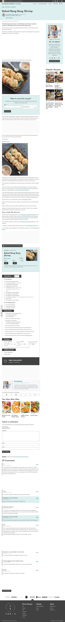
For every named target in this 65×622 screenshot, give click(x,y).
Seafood (24, 613)
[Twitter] (59, 1)
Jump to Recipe (9, 17)
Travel (37, 609)
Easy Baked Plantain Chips (15, 416)
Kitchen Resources (42, 3)
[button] (15, 14)
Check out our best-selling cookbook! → (13, 1)
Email (5, 104)
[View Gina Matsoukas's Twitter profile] (12, 384)
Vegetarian (24, 615)
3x (18, 276)
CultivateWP (61, 620)
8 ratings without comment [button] (22, 456)
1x (13, 276)
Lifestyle (38, 604)
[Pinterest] (62, 1)
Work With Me (52, 606)
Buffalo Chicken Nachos (25, 416)
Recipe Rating (5, 426)
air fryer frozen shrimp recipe (23, 188)
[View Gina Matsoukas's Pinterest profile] (12, 386)
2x (15, 276)
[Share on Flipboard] (2, 313)
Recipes (34, 3)
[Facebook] (57, 1)
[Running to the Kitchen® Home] (11, 3)
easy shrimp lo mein (31, 225)
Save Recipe (7, 111)
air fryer (11, 188)
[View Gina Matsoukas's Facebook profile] (12, 381)
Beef (23, 606)
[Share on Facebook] (2, 306)
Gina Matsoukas (10, 14)
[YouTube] (55, 1)
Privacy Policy (53, 620)
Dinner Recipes (27, 604)
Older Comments (6, 590)
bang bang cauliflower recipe (28, 214)
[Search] (62, 4)
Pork (23, 609)
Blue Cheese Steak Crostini (49, 85)
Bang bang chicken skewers (21, 217)
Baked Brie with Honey (6, 416)
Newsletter (52, 609)
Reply (37, 464)
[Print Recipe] (15, 263)
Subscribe (55, 3)
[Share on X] (2, 309)
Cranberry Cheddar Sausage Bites (58, 86)
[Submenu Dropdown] (51, 3)
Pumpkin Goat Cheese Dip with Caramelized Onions (59, 105)
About (49, 3)
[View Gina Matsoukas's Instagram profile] (12, 388)
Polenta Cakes (34, 415)
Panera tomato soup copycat (28, 221)
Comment (4, 430)
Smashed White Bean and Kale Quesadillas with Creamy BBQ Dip (50, 105)
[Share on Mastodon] (2, 316)
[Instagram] (53, 1)
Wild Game (24, 611)
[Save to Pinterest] (2, 311)
